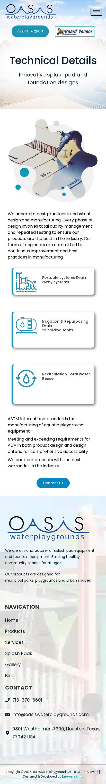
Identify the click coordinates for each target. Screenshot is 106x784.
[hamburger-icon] (96, 12)
